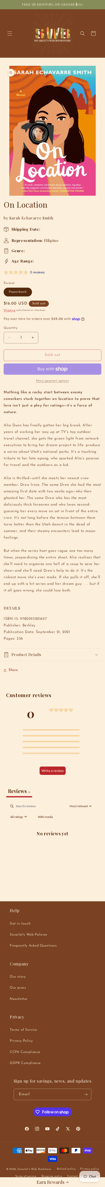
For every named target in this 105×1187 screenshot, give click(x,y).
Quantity (10, 327)
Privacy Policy (21, 1041)
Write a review (53, 771)
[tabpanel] (52, 844)
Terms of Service (23, 1030)
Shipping (9, 310)
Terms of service (26, 1176)
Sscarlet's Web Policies (28, 935)
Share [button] (13, 670)
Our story (18, 977)
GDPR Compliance (25, 1063)
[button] (52, 1182)
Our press (18, 988)
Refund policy (66, 1169)
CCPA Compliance (25, 1052)
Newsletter (19, 999)
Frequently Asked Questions (33, 946)
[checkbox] (45, 817)
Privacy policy (89, 1169)
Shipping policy (52, 1176)
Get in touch (20, 924)
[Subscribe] (85, 1094)
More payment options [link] (52, 380)
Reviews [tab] (19, 791)
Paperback (20, 293)
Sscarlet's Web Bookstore (34, 1169)
